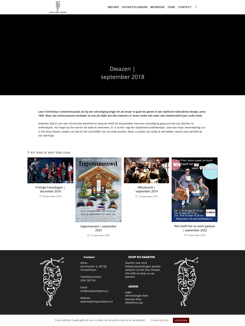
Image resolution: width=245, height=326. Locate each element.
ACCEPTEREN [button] (181, 320)
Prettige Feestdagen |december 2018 (50, 189)
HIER (133, 273)
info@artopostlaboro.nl (94, 291)
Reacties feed (133, 299)
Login (128, 292)
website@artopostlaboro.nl (96, 301)
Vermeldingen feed (136, 295)
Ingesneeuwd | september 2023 (98, 228)
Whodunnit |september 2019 (147, 189)
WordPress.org (134, 302)
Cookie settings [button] (159, 320)
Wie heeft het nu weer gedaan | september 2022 (194, 228)
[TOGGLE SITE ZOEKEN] (196, 7)
